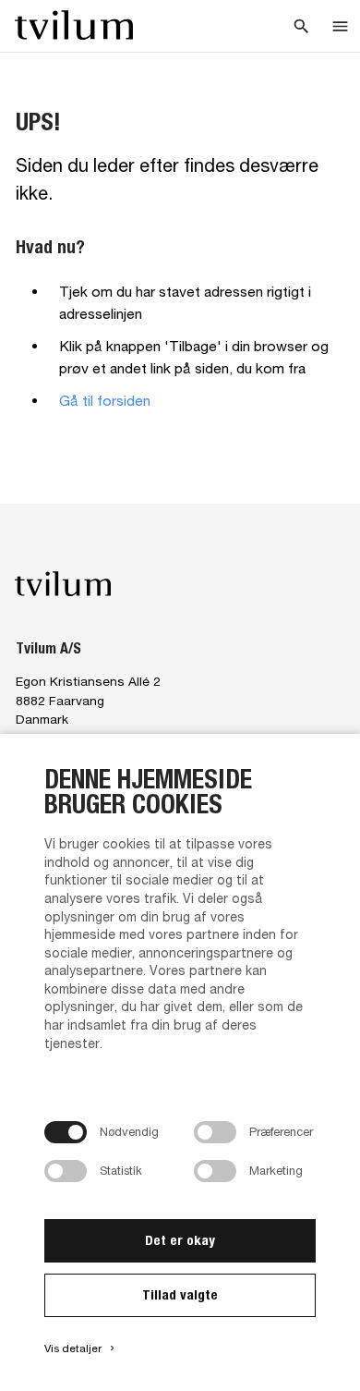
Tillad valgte (180, 1294)
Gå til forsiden (104, 400)
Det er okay (180, 1240)
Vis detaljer (80, 1348)
